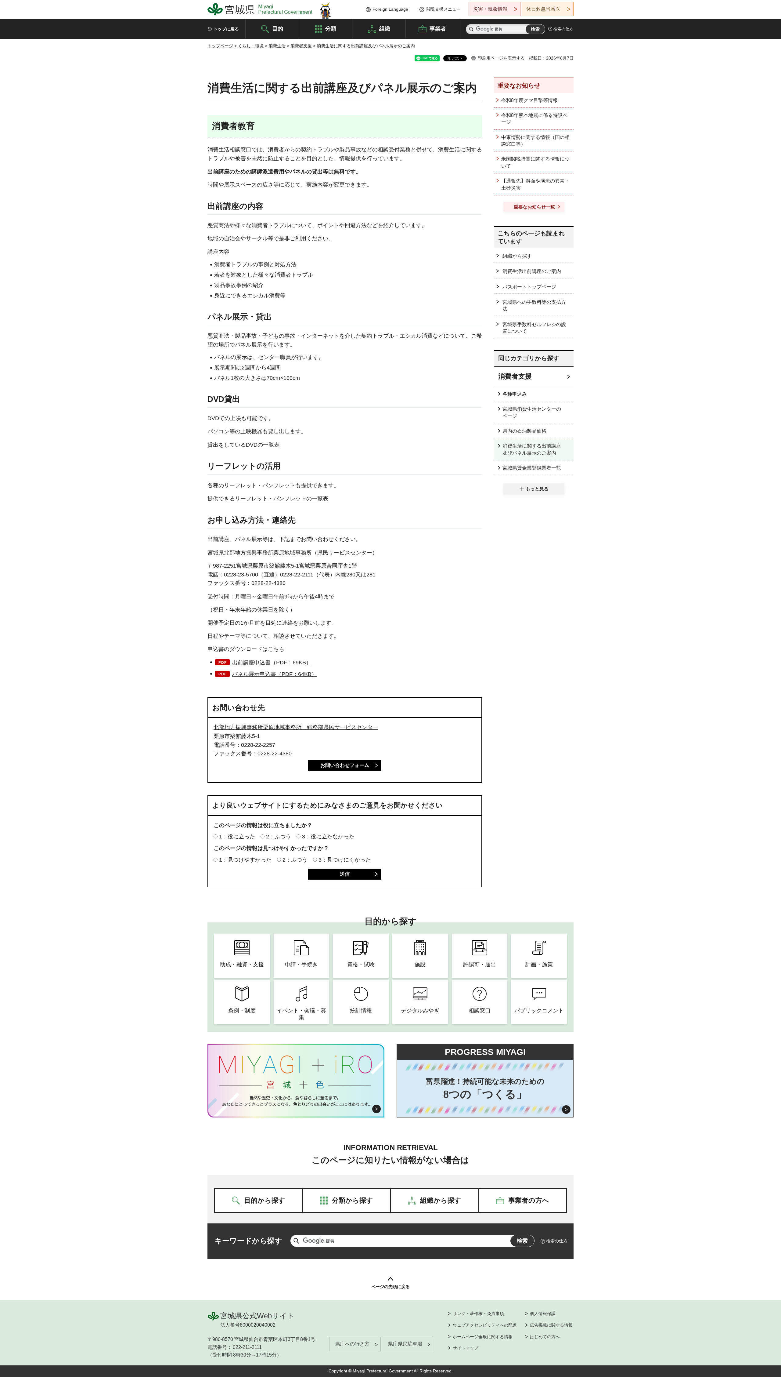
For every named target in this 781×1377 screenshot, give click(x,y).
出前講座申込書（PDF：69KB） (271, 662)
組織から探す (517, 256)
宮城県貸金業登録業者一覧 (531, 468)
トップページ (220, 45)
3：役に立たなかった (328, 837)
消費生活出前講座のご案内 (531, 271)
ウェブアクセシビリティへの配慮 (485, 1325)
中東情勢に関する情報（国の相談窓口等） (535, 141)
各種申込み (514, 394)
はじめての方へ (545, 1336)
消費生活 (277, 45)
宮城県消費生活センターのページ (531, 412)
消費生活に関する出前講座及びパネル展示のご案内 (531, 449)
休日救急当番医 (543, 9)
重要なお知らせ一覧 (534, 206)
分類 (330, 28)
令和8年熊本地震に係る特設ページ (534, 119)
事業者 (438, 28)
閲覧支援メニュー (443, 9)
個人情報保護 (543, 1313)
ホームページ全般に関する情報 (483, 1336)
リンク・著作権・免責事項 (478, 1313)
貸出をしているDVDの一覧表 (243, 445)
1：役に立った (237, 837)
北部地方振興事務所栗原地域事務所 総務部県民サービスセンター (296, 727)
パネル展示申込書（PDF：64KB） (274, 674)
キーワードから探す (248, 1241)
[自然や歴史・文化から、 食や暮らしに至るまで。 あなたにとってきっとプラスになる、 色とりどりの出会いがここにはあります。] (296, 1100)
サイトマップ (465, 1348)
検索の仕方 (563, 29)
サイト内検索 (471, 29)
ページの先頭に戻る (390, 1286)
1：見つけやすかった (245, 860)
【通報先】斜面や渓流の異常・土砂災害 (535, 184)
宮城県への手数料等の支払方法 (534, 305)
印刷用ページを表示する (501, 58)
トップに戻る (226, 29)
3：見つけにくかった (345, 860)
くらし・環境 (251, 45)
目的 (277, 28)
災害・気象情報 (490, 9)
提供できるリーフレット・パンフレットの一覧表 (267, 499)
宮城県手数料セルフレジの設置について (534, 328)
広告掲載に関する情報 (551, 1325)
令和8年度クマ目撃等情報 (529, 100)
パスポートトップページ (529, 286)
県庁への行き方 (352, 1343)
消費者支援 (301, 45)
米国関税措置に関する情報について (535, 162)
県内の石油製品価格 (524, 431)
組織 (384, 28)
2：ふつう (278, 837)
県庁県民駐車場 (405, 1343)
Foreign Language (390, 9)
